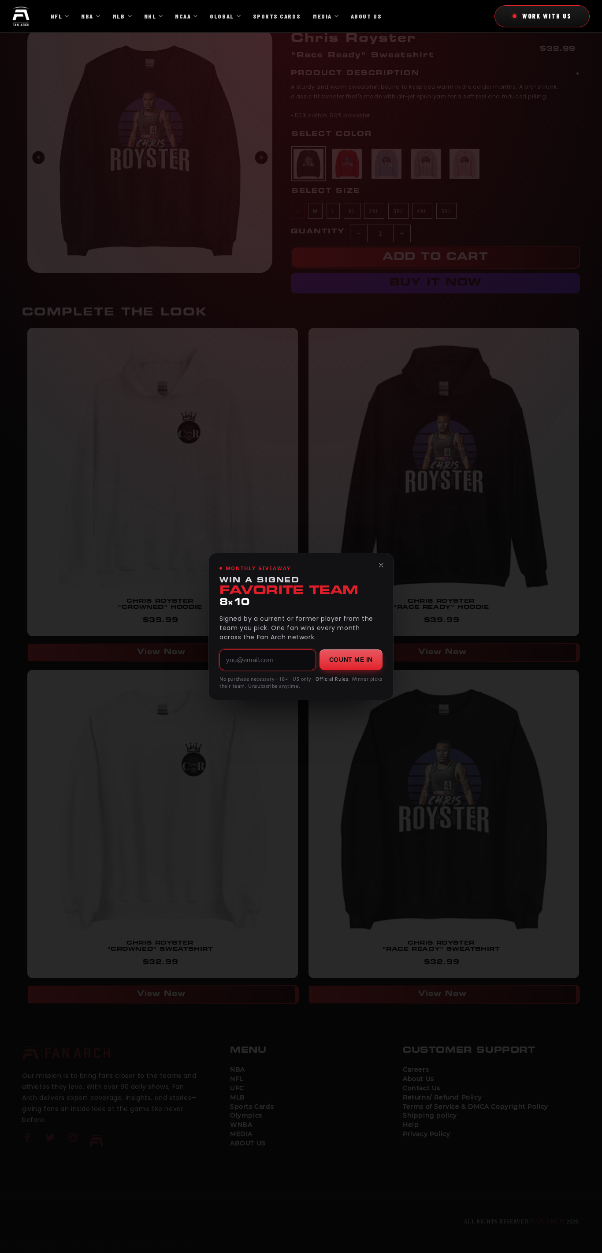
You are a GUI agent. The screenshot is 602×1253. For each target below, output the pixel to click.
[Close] (381, 565)
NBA (87, 16)
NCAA (183, 16)
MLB (118, 16)
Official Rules (332, 679)
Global (222, 16)
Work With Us (547, 16)
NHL (150, 16)
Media (322, 16)
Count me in (351, 659)
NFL (57, 16)
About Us (366, 16)
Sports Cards (277, 16)
